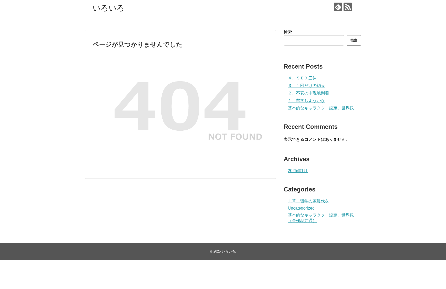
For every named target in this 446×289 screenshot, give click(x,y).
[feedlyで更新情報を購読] (338, 7)
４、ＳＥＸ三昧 (302, 78)
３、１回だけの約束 (306, 85)
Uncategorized (301, 208)
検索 (288, 32)
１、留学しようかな (306, 100)
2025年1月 (298, 170)
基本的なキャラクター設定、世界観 (321, 108)
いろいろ (109, 8)
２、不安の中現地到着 (308, 93)
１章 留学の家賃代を (308, 201)
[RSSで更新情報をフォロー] (348, 7)
